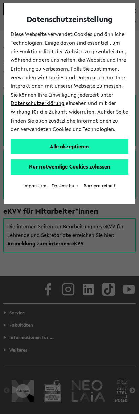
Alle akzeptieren (69, 146)
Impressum (34, 186)
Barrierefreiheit (100, 186)
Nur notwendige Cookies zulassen (69, 166)
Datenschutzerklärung (37, 103)
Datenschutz (65, 186)
